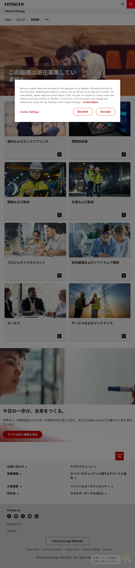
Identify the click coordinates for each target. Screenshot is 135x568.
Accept (105, 111)
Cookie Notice (90, 102)
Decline (83, 111)
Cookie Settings (29, 112)
